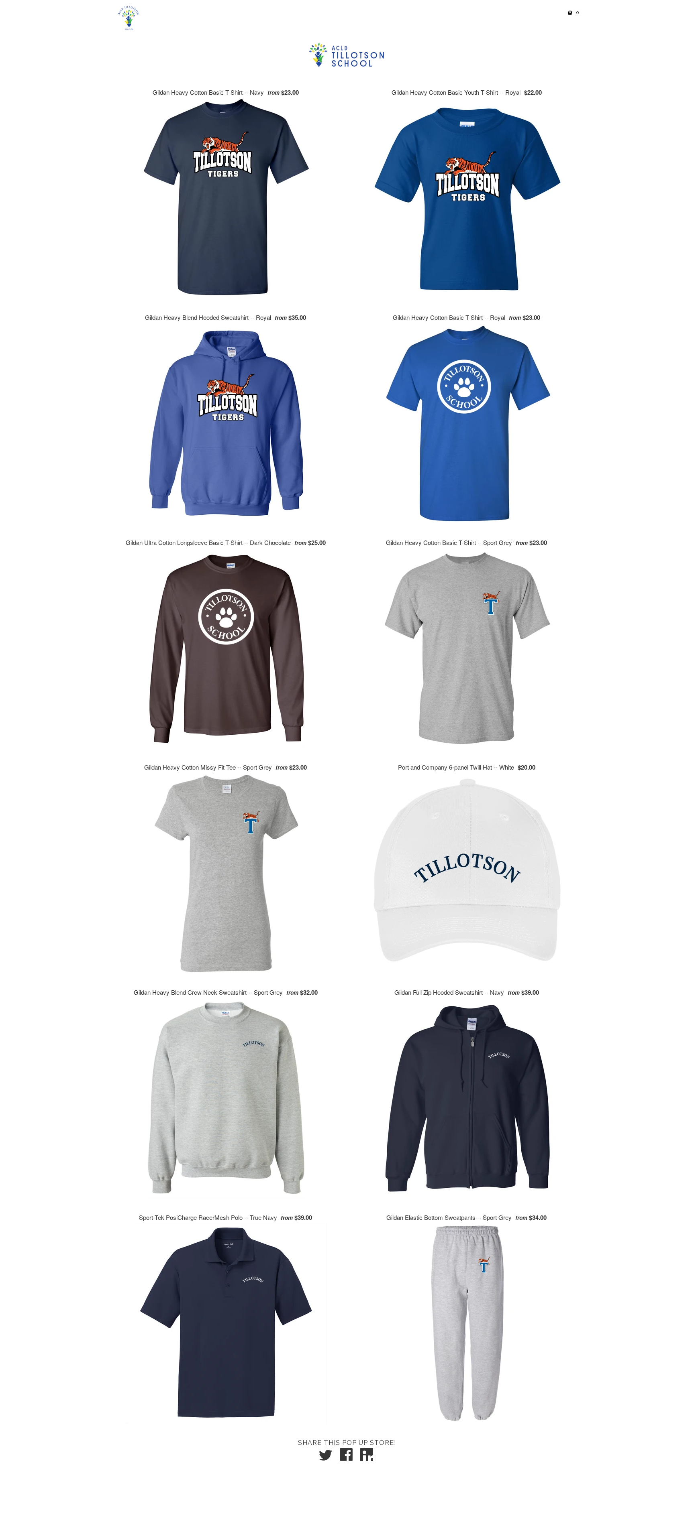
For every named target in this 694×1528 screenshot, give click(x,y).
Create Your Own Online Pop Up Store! (351, 1507)
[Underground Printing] (127, 18)
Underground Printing (361, 1517)
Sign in (528, 13)
